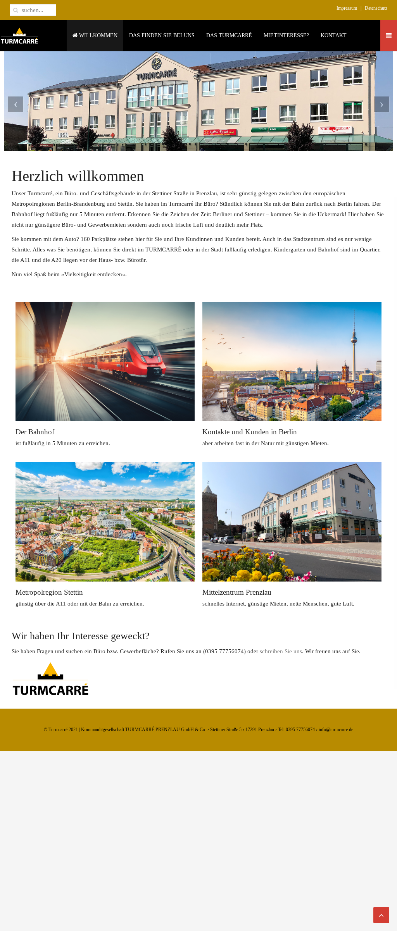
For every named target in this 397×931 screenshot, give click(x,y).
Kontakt (334, 35)
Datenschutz (376, 8)
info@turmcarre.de (336, 729)
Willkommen (97, 35)
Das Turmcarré (229, 35)
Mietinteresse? (286, 35)
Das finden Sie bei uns (162, 35)
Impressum (347, 8)
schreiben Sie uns (281, 651)
